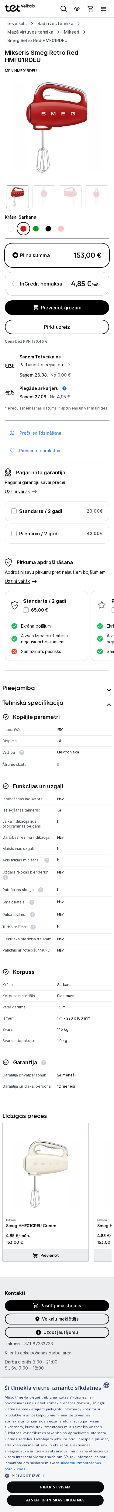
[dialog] (57, 1445)
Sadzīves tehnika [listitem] (55, 23)
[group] (57, 127)
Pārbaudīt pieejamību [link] (41, 364)
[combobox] (106, 1385)
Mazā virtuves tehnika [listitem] (30, 31)
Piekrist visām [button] (55, 1487)
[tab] (57, 688)
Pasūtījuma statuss (60, 1305)
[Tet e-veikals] (20, 8)
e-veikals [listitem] (17, 23)
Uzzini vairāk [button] (17, 581)
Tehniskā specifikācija (33, 702)
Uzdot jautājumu (60, 1332)
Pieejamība (18, 687)
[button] (43, 388)
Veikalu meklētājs (60, 1318)
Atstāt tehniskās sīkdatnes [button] (55, 1500)
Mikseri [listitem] (71, 31)
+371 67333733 (37, 1343)
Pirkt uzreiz (57, 327)
